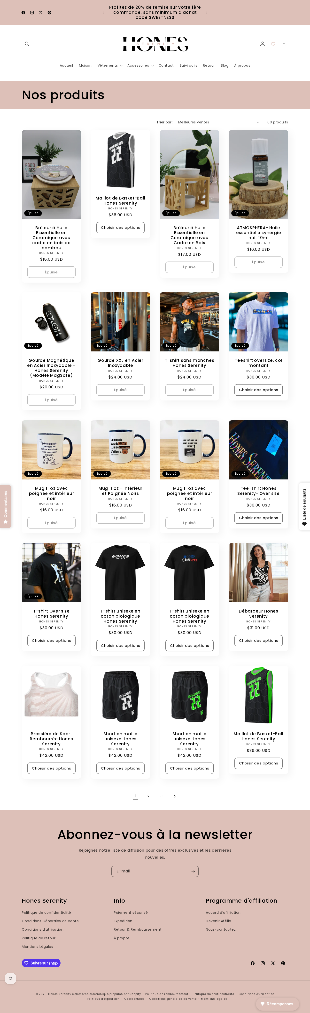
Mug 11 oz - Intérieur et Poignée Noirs (120, 491)
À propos (122, 938)
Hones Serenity (59, 994)
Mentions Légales (37, 946)
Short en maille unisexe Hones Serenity (120, 738)
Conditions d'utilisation (42, 929)
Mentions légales (214, 999)
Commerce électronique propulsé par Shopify (106, 994)
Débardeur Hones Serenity (258, 614)
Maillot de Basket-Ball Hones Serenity (120, 201)
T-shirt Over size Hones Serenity (51, 614)
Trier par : (164, 122)
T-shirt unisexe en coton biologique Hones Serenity (120, 616)
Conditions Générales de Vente (50, 921)
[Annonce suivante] (206, 12)
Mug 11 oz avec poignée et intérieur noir (51, 493)
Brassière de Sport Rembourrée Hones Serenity (51, 738)
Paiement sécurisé (131, 912)
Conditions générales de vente (172, 999)
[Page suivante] (174, 796)
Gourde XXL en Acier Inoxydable (120, 363)
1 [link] (135, 796)
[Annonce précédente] (103, 12)
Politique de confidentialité (46, 912)
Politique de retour (38, 938)
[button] (27, 44)
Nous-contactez (221, 929)
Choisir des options (120, 227)
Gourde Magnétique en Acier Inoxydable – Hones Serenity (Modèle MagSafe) (51, 368)
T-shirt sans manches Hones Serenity (189, 363)
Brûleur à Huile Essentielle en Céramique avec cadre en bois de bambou (51, 237)
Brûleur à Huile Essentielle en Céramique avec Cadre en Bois (189, 235)
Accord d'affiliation (223, 912)
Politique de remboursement (166, 994)
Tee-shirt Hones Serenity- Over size (258, 491)
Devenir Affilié (218, 921)
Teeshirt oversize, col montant (258, 363)
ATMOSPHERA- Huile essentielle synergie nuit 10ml (258, 232)
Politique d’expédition (103, 999)
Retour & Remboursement (138, 929)
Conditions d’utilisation (256, 994)
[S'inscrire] (193, 871)
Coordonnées (134, 999)
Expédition (123, 921)
